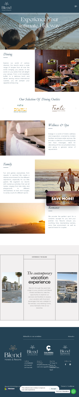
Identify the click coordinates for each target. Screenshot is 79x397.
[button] (3, 108)
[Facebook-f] (65, 364)
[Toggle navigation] (64, 6)
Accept (53, 389)
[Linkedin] (70, 364)
